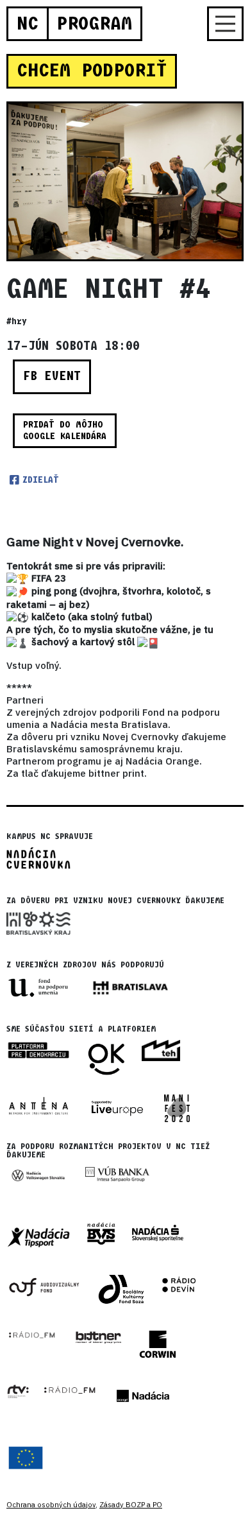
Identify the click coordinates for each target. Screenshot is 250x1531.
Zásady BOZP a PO (130, 1504)
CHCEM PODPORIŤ (92, 70)
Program (94, 23)
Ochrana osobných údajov (51, 1504)
